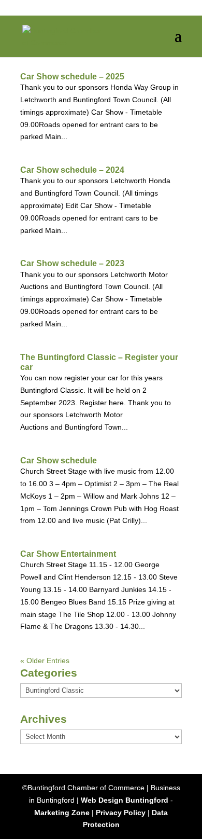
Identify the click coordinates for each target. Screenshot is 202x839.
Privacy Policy (121, 812)
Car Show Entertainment (68, 553)
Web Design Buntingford (124, 800)
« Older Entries (44, 660)
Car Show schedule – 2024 (72, 170)
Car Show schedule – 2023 (72, 263)
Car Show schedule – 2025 (72, 76)
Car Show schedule (58, 460)
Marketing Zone (62, 812)
